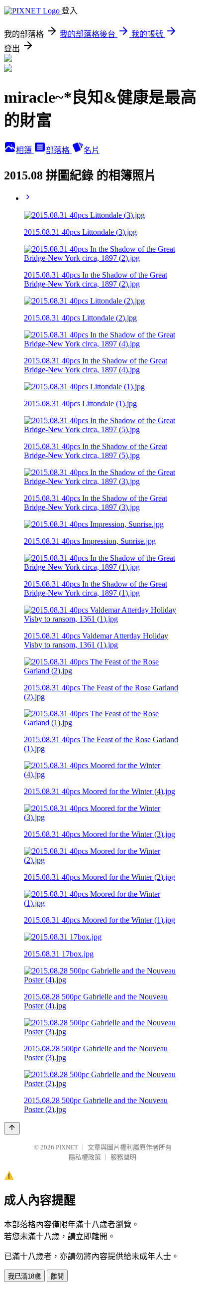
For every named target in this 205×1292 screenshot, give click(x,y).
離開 (57, 1276)
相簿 (25, 150)
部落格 (59, 150)
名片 (92, 150)
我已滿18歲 (24, 1276)
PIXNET (67, 1147)
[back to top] (12, 1128)
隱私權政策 (85, 1157)
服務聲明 (123, 1157)
